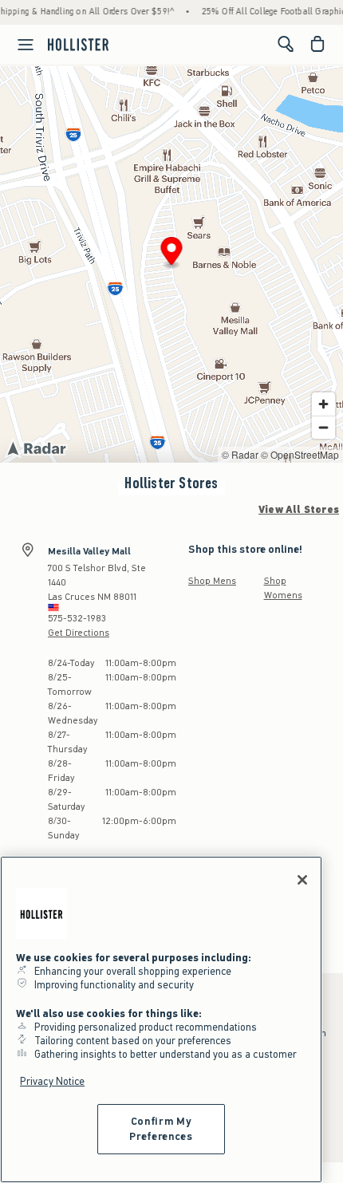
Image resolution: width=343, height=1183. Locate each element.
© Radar (240, 454)
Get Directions (78, 632)
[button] (172, 253)
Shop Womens (283, 587)
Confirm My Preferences (160, 1128)
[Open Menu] (19, 45)
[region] (161, 1019)
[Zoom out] (323, 427)
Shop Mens (212, 580)
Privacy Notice (52, 1081)
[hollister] (78, 44)
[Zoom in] (323, 404)
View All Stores (298, 509)
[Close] (302, 879)
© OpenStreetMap (300, 454)
